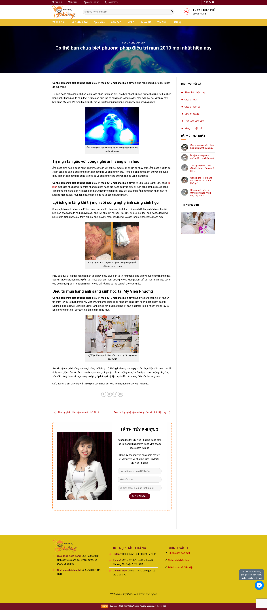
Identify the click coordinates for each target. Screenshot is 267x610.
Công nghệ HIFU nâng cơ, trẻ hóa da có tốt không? (201, 181)
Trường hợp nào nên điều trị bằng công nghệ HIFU (202, 168)
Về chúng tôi (80, 22)
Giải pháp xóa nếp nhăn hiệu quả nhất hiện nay (202, 146)
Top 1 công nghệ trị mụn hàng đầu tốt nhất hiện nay (140, 412)
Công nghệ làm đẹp (133, 43)
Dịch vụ (98, 22)
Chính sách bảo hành (179, 560)
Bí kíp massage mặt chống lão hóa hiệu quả (202, 157)
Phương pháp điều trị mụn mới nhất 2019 (78, 412)
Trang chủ (59, 22)
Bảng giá (146, 22)
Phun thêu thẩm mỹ (194, 92)
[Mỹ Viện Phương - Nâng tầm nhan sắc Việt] (65, 12)
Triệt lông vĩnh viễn (194, 121)
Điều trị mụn (190, 99)
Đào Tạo (116, 22)
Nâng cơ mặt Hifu (193, 128)
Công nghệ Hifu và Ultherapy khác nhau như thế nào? (200, 193)
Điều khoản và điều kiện (180, 567)
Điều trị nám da (192, 106)
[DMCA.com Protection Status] (104, 606)
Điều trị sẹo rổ (191, 113)
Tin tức (162, 22)
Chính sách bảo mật (179, 553)
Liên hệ (177, 22)
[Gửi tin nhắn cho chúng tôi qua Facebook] (259, 585)
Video (131, 22)
